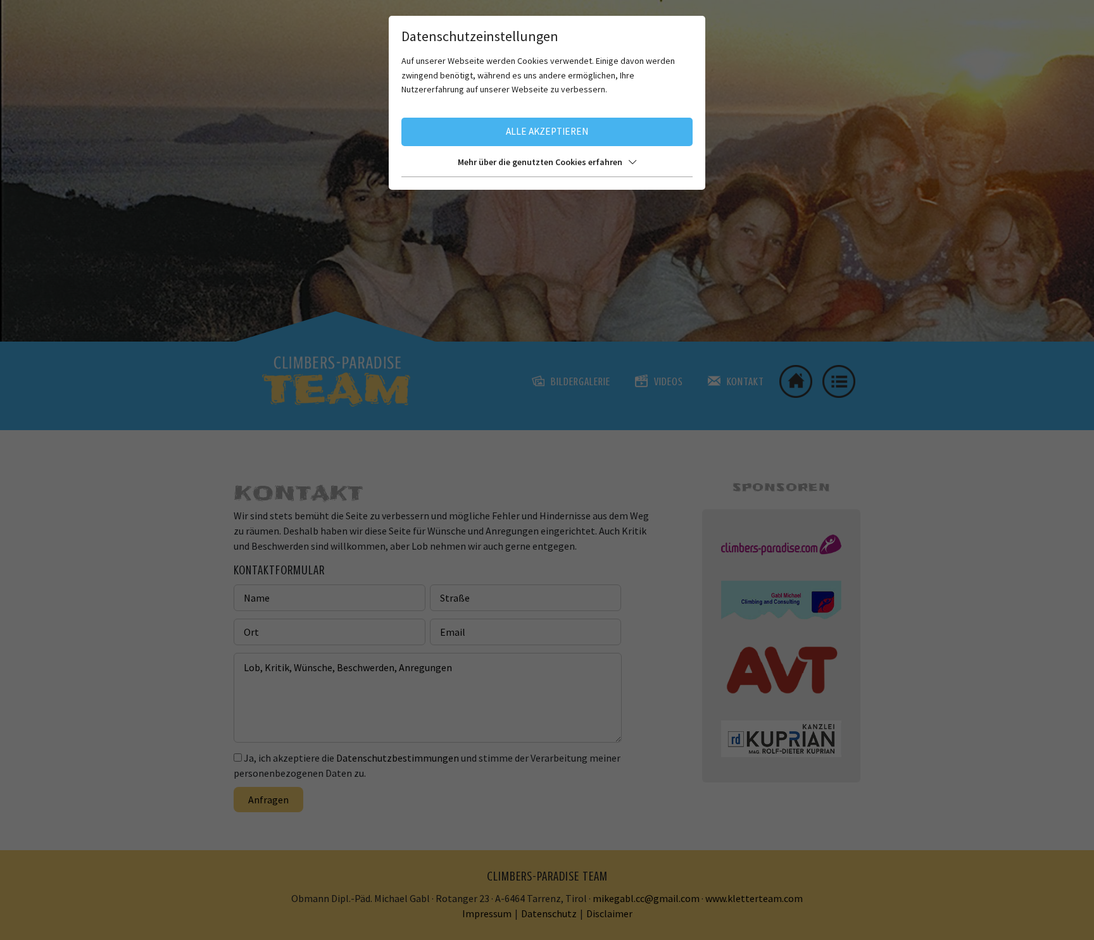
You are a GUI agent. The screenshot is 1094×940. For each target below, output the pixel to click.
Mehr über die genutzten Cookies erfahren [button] (540, 162)
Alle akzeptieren (547, 131)
